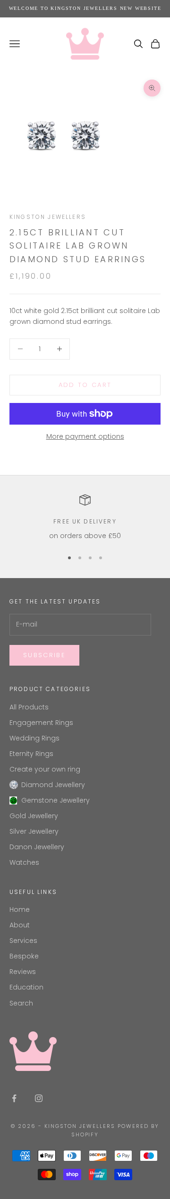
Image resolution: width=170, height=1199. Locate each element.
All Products (29, 707)
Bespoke (24, 956)
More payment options (85, 436)
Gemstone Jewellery (55, 800)
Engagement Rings (41, 722)
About (19, 925)
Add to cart (85, 384)
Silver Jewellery (34, 831)
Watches (24, 862)
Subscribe (44, 655)
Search (21, 1003)
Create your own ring (44, 769)
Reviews (22, 971)
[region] (85, 517)
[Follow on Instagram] (38, 1098)
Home (19, 909)
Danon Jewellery (36, 847)
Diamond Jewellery (53, 784)
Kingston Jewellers (47, 217)
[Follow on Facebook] (14, 1098)
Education (26, 987)
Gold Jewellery (33, 816)
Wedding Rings (34, 738)
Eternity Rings (31, 753)
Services (23, 940)
